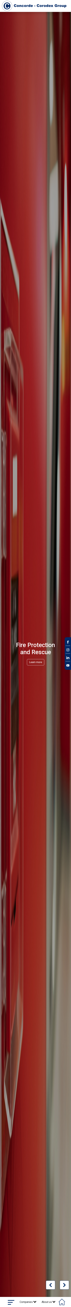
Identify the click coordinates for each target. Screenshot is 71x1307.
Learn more (35, 662)
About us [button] (47, 1302)
